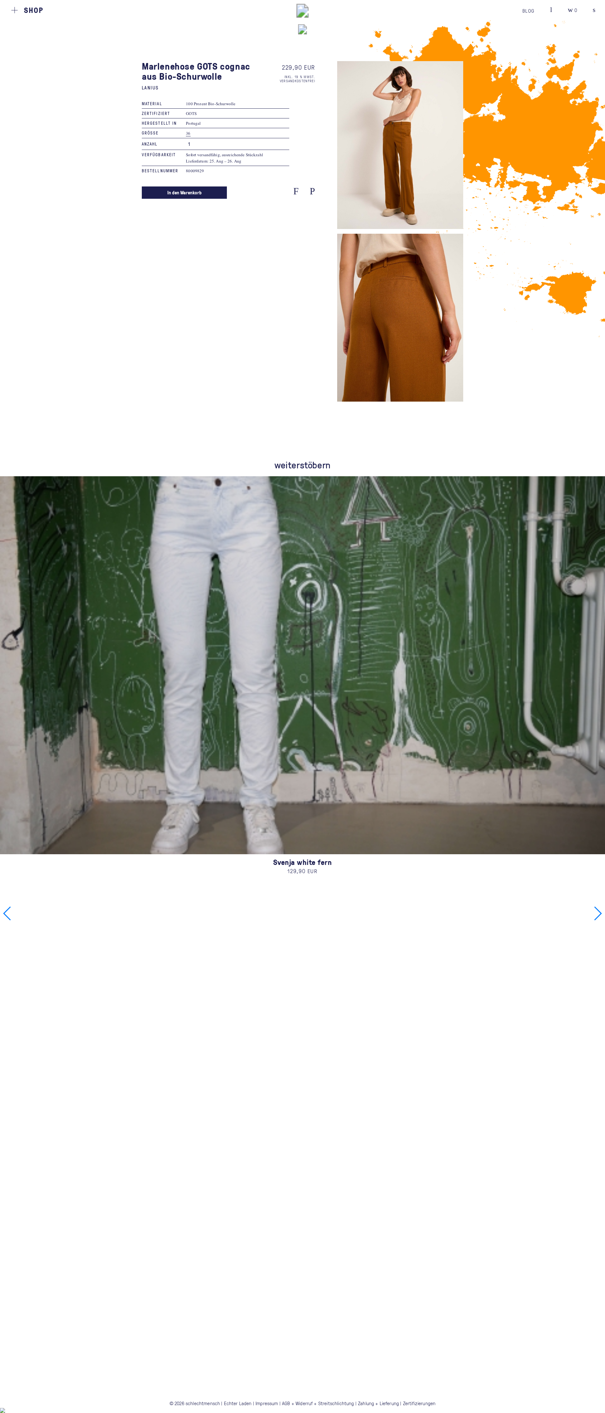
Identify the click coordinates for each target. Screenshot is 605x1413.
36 (188, 133)
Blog (528, 10)
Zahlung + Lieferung (378, 1403)
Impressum (267, 1403)
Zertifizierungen (419, 1403)
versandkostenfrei (297, 80)
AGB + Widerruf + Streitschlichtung (318, 1403)
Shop (33, 10)
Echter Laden (238, 1403)
